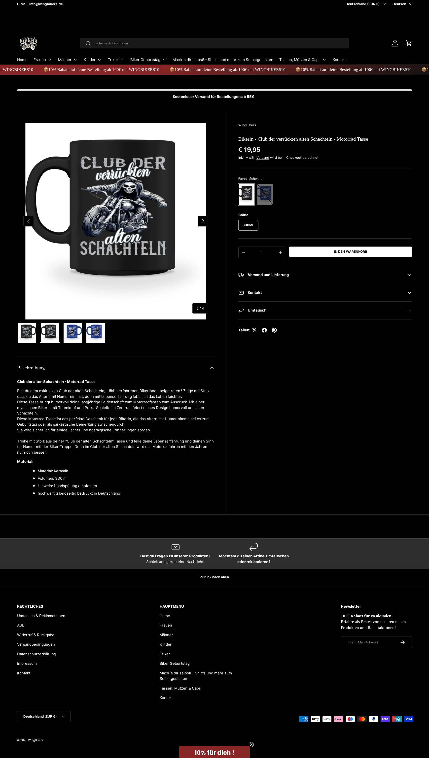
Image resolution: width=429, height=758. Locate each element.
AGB (21, 625)
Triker (113, 59)
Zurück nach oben (214, 577)
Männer (65, 59)
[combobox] (214, 43)
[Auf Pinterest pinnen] (274, 330)
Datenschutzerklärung (36, 654)
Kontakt (339, 59)
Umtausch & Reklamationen (41, 615)
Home (22, 59)
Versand (262, 157)
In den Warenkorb (350, 251)
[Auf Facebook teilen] (264, 330)
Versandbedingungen (36, 644)
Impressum (27, 663)
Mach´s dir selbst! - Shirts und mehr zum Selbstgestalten (223, 59)
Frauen (40, 59)
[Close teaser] (251, 744)
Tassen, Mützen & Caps (300, 59)
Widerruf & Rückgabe (35, 634)
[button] (408, 43)
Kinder (90, 59)
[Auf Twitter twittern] (254, 330)
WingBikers (247, 125)
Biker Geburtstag (145, 59)
